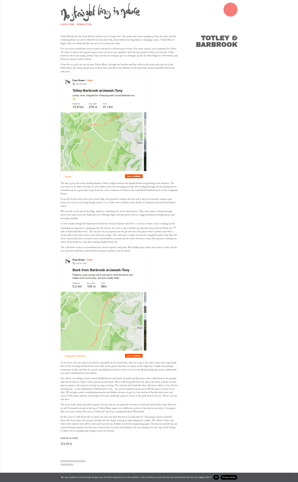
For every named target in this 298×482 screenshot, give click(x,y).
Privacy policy (229, 477)
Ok (216, 477)
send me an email (69, 438)
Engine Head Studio (79, 461)
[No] (294, 477)
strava (66, 443)
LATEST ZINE (67, 24)
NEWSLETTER (84, 24)
